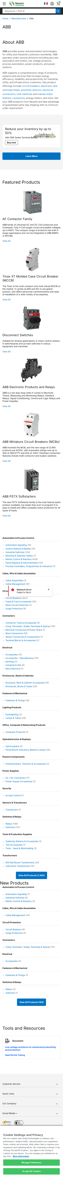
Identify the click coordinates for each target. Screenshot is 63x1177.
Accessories (12, 654)
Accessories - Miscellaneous (20, 658)
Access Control (13, 795)
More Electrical (13, 668)
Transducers (12, 809)
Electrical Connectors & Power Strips (24, 629)
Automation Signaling (16, 545)
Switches (10, 827)
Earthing (10, 661)
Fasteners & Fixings (15, 700)
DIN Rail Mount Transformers (20, 862)
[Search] (58, 11)
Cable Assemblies (14, 580)
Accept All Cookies (31, 1171)
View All (6, 241)
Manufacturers (18, 18)
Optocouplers (12, 746)
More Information (21, 1156)
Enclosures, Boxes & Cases (19, 686)
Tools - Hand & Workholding (19, 848)
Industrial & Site (13, 665)
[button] (4, 3)
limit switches (24, 94)
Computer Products (15, 732)
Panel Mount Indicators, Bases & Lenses (25, 749)
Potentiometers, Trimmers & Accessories (26, 763)
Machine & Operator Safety (19, 555)
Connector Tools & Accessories (21, 622)
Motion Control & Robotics (18, 559)
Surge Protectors (14, 608)
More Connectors (14, 633)
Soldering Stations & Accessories (22, 841)
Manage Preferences (31, 1162)
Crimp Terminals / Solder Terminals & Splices (28, 626)
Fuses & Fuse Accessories (18, 601)
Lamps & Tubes (13, 718)
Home (5, 18)
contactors (18, 98)
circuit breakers (31, 85)
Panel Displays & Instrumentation (22, 562)
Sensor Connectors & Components (23, 636)
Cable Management (15, 584)
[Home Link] (21, 3)
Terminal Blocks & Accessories (21, 640)
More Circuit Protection (17, 605)
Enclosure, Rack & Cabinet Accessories (25, 682)
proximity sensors (31, 89)
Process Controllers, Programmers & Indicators (29, 566)
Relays (9, 823)
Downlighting (12, 714)
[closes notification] (48, 589)
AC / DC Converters (15, 778)
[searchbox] (29, 11)
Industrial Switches (15, 552)
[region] (31, 1151)
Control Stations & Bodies (18, 548)
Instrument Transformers (18, 866)
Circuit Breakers (13, 598)
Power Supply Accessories (19, 781)
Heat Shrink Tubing (15, 1055)
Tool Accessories (14, 844)
